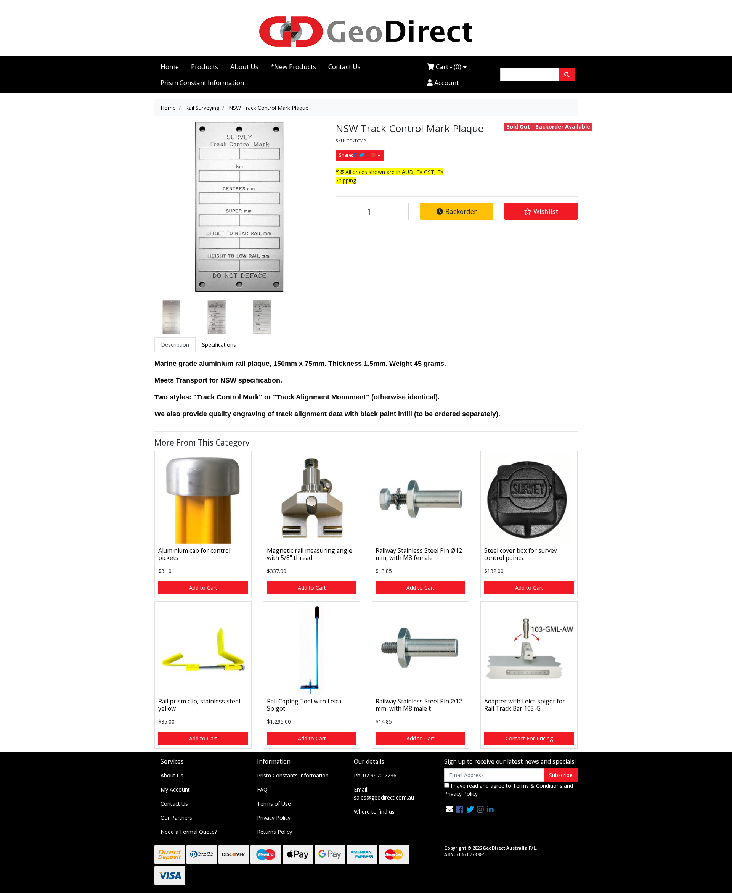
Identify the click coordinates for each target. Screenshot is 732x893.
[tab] (175, 344)
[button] (541, 211)
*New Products (293, 66)
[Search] (567, 74)
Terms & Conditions (537, 785)
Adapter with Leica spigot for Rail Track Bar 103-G (524, 705)
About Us (244, 66)
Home (170, 66)
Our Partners (176, 817)
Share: (346, 155)
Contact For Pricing (529, 738)
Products (204, 66)
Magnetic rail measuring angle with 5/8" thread (309, 554)
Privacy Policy (274, 817)
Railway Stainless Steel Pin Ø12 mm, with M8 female (419, 554)
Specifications (219, 344)
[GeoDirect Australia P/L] (366, 31)
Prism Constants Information (293, 775)
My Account (175, 789)
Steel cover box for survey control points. (520, 554)
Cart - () (447, 66)
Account (446, 82)
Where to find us (374, 811)
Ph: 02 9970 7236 (375, 775)
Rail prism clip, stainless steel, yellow (200, 705)
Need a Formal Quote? (189, 831)
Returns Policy (274, 831)
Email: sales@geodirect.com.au (384, 793)
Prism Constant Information (202, 82)
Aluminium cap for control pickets (194, 554)
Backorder (460, 211)
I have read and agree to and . (508, 789)
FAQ (262, 789)
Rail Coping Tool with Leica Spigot (304, 705)
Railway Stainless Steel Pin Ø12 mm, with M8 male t (419, 705)
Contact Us (344, 66)
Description (175, 344)
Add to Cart (203, 587)
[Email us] (449, 809)
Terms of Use (274, 803)
